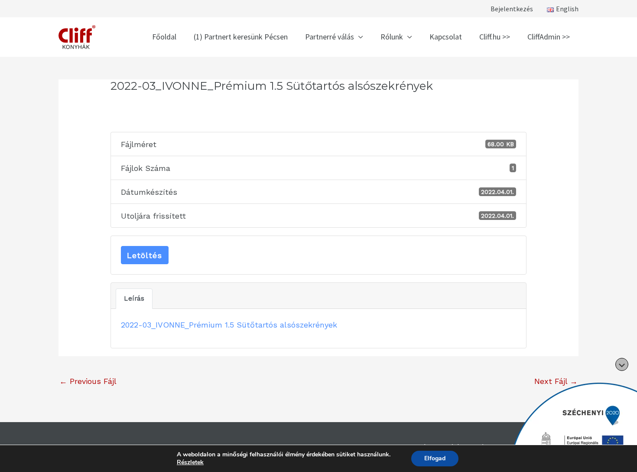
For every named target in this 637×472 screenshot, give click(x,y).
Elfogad (434, 458)
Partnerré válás (329, 37)
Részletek (190, 462)
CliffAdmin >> (548, 37)
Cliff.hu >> (494, 37)
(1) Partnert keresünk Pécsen (241, 37)
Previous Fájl (88, 381)
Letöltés (144, 255)
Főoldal (164, 37)
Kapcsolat (445, 37)
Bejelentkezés (512, 8)
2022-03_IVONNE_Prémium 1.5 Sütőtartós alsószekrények (229, 324)
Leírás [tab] (134, 298)
